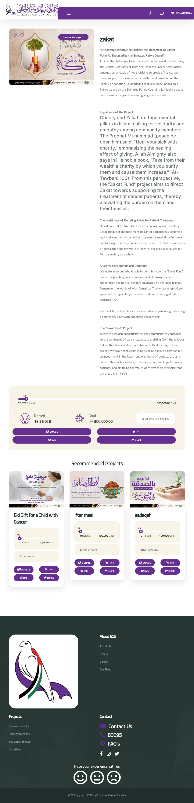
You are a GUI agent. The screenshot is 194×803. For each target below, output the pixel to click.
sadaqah (143, 515)
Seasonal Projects (20, 741)
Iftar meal (83, 515)
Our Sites (105, 669)
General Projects (19, 726)
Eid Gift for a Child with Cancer (36, 518)
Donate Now (184, 13)
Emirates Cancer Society (111, 795)
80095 (115, 735)
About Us (105, 646)
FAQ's (114, 743)
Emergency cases (19, 734)
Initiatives (15, 749)
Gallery (104, 654)
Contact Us (120, 726)
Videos (104, 661)
